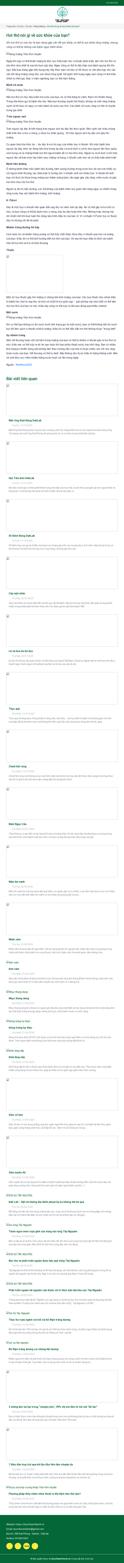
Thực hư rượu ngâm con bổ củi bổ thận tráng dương (39, 1319)
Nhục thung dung (19, 998)
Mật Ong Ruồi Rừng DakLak (25, 420)
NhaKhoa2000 (24, 364)
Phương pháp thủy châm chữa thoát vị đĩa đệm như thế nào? (45, 1493)
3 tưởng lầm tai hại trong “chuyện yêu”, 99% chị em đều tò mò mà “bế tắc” (53, 1406)
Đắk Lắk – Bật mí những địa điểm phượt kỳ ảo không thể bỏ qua (46, 1201)
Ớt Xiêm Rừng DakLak (22, 535)
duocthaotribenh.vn (60, 1559)
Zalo (26, 1546)
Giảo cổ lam (16, 1114)
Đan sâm (14, 968)
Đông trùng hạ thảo (20, 1027)
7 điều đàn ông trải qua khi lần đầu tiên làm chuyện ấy (41, 1464)
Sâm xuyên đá (17, 1172)
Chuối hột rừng (17, 766)
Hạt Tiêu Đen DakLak (21, 478)
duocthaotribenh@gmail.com (28, 1529)
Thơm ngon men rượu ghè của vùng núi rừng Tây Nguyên (43, 1231)
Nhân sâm (15, 939)
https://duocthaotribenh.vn (30, 1524)
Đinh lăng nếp (17, 1057)
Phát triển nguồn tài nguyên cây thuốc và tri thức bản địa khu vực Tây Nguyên (55, 1290)
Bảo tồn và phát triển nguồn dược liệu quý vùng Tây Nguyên (44, 1260)
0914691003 (21, 1538)
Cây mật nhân (17, 593)
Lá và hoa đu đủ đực (21, 651)
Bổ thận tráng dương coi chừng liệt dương (33, 1349)
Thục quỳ (14, 708)
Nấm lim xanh (17, 881)
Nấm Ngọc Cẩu (17, 824)
